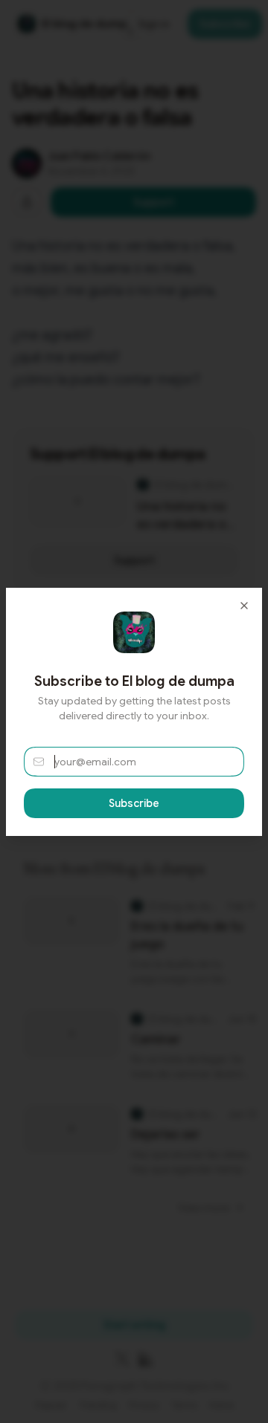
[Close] (244, 606)
